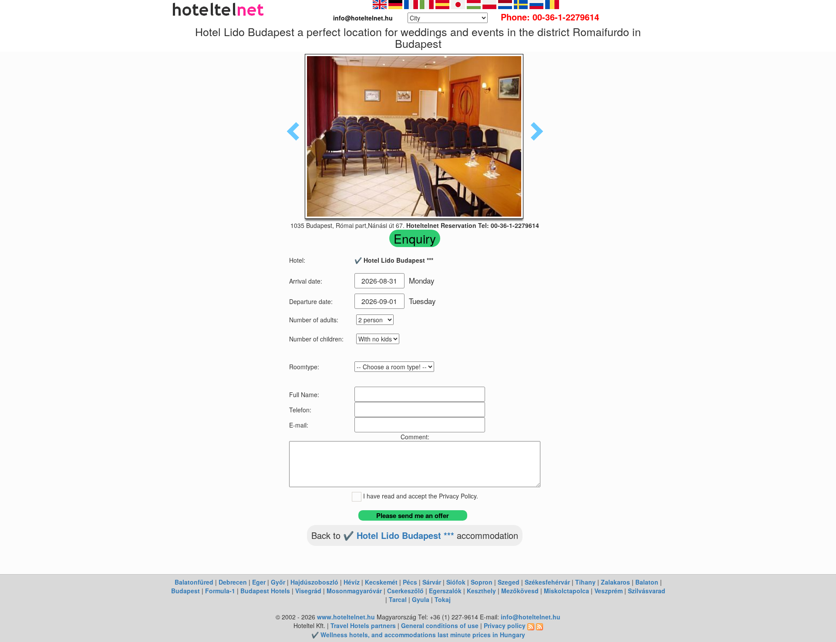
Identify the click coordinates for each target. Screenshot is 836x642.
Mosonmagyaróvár (354, 590)
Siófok (455, 582)
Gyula (420, 599)
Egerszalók (445, 590)
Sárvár (431, 582)
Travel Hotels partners (363, 625)
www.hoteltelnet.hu (346, 616)
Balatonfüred (194, 582)
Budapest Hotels (265, 590)
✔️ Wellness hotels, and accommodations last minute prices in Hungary (418, 634)
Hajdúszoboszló (314, 582)
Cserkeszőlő (405, 590)
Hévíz (352, 582)
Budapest (185, 590)
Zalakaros (615, 582)
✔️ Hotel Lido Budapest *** (398, 535)
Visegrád (308, 590)
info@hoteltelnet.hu (530, 616)
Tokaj (443, 599)
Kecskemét (381, 582)
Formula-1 (220, 590)
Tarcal (398, 599)
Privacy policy (505, 625)
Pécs (410, 582)
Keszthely (481, 590)
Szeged (508, 582)
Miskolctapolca (566, 590)
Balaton (646, 582)
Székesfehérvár (547, 582)
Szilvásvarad (646, 590)
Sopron (481, 582)
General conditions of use (440, 625)
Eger (259, 582)
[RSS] (530, 625)
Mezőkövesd (520, 590)
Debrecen (233, 582)
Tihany (585, 582)
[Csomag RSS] (539, 625)
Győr (278, 582)
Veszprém (608, 590)
